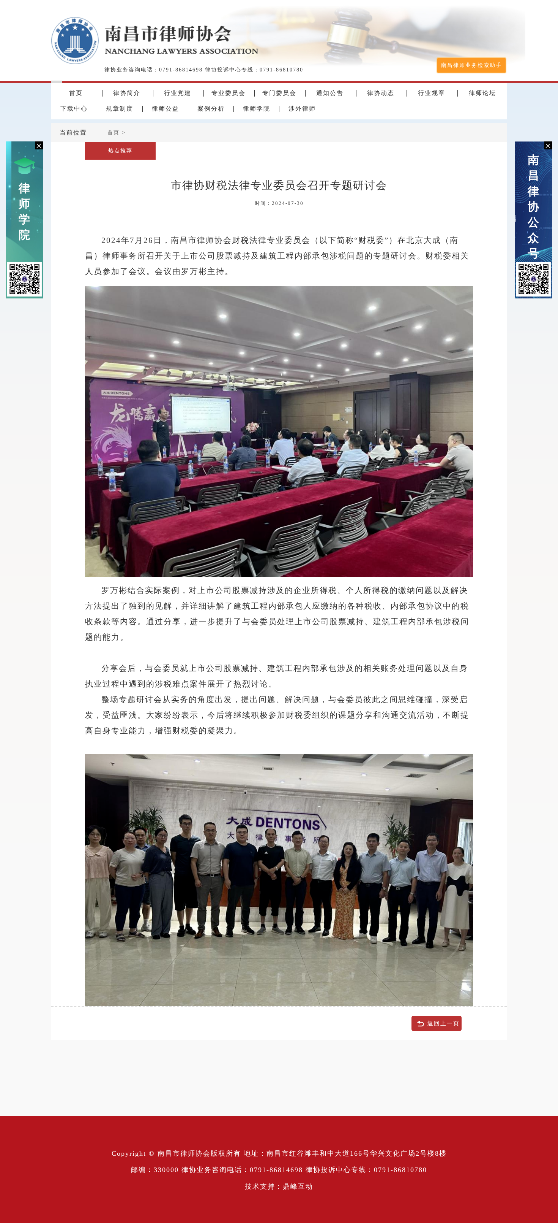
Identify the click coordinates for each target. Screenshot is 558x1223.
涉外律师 (302, 109)
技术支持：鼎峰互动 (279, 1186)
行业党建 (177, 93)
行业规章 (431, 93)
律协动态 (380, 93)
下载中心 (74, 109)
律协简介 (126, 93)
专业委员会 (228, 93)
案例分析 (211, 109)
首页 (76, 93)
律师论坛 (482, 93)
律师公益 (165, 109)
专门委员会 (279, 93)
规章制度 (119, 109)
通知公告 (330, 93)
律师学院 (25, 211)
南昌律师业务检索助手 (471, 65)
